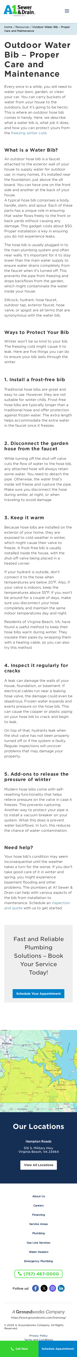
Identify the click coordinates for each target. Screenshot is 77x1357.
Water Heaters (38, 1251)
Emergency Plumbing (38, 1261)
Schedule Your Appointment (38, 993)
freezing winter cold (28, 133)
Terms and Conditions (38, 1339)
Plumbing (38, 1233)
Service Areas (38, 1224)
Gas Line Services (38, 1242)
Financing (38, 1214)
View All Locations (38, 1165)
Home (8, 27)
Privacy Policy (38, 1335)
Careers (38, 1205)
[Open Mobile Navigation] (67, 11)
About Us (38, 1196)
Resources (22, 27)
